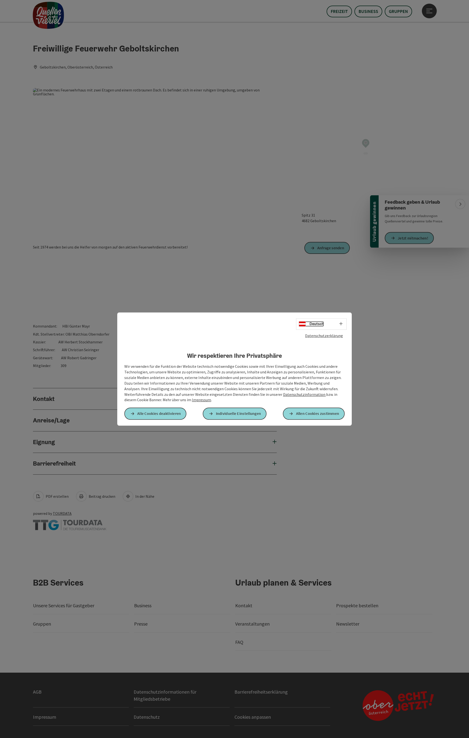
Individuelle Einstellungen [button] (238, 413)
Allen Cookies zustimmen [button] (317, 413)
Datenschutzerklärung (324, 335)
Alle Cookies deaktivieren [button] (159, 413)
